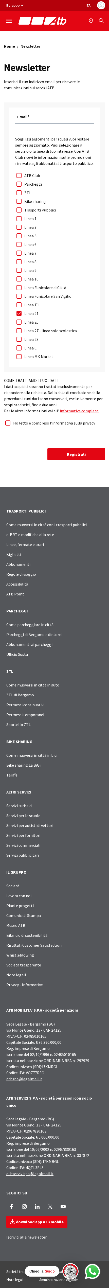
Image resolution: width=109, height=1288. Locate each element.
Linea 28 (31, 339)
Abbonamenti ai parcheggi (29, 644)
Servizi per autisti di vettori (29, 825)
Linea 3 (30, 227)
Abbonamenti (18, 564)
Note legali (16, 974)
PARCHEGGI (17, 610)
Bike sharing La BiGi (23, 765)
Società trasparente (23, 964)
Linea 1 (30, 218)
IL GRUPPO (16, 872)
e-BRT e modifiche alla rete (30, 534)
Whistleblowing (20, 955)
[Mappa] (91, 21)
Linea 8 (30, 261)
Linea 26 (31, 322)
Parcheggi (33, 184)
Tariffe (11, 775)
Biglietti (13, 554)
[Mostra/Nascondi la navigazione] (9, 21)
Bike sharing (35, 201)
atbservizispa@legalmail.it (29, 1173)
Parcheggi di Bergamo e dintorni (34, 634)
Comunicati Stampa (23, 915)
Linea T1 (31, 304)
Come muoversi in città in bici (31, 755)
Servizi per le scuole (23, 815)
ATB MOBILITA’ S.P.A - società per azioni (42, 1010)
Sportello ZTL (18, 724)
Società (12, 885)
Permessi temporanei (25, 714)
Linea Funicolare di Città (45, 287)
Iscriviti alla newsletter (26, 1237)
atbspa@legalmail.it (24, 1078)
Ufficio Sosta (17, 654)
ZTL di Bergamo (20, 694)
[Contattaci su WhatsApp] (92, 1271)
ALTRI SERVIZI (18, 792)
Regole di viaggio (21, 574)
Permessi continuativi (25, 704)
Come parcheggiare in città (29, 624)
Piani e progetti (20, 905)
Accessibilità (17, 584)
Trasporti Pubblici (40, 210)
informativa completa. (79, 410)
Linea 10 (31, 278)
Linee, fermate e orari (25, 544)
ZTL (27, 192)
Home (9, 46)
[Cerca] (101, 21)
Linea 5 (30, 235)
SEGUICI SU (16, 1192)
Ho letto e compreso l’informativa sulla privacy (54, 423)
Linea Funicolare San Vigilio (47, 296)
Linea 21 (31, 313)
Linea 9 (30, 270)
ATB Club (32, 175)
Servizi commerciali (23, 845)
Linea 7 (30, 253)
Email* (23, 116)
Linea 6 (30, 244)
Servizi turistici (19, 805)
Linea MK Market (38, 356)
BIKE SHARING (19, 741)
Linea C (30, 347)
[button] (52, 1271)
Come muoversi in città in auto (32, 684)
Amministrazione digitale (58, 1279)
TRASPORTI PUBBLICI (26, 511)
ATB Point (15, 593)
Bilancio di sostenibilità (26, 935)
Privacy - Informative (24, 984)
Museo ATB (15, 925)
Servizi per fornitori (23, 835)
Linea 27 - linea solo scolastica (50, 330)
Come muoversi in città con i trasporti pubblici (46, 524)
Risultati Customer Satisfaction (34, 945)
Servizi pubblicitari (22, 855)
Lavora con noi (18, 895)
